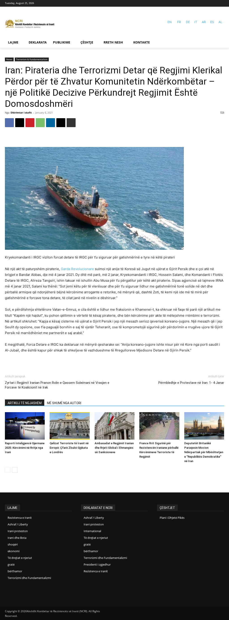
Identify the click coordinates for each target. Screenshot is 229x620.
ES (212, 22)
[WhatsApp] (40, 122)
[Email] (60, 122)
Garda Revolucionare (77, 269)
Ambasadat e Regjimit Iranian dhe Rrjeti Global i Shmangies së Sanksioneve (114, 448)
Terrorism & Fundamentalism (31, 59)
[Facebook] (215, 3)
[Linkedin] (50, 122)
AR (204, 22)
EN (170, 22)
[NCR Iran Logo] (31, 24)
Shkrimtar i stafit (21, 112)
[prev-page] (8, 470)
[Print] (71, 122)
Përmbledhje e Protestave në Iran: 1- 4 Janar (191, 383)
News (9, 59)
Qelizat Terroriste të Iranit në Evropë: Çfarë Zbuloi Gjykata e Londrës (69, 448)
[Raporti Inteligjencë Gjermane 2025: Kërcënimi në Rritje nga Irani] (25, 426)
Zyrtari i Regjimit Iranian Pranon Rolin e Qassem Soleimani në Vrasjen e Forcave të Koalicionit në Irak (57, 385)
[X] (19, 122)
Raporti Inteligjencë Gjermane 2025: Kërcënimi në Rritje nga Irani (25, 448)
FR (179, 22)
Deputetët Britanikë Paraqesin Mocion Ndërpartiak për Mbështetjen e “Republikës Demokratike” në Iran (203, 452)
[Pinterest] (29, 122)
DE (188, 22)
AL (220, 22)
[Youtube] (221, 3)
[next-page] (15, 470)
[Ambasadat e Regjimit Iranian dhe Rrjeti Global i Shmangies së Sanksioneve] (114, 426)
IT (195, 22)
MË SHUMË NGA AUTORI (64, 403)
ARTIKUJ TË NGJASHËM (25, 403)
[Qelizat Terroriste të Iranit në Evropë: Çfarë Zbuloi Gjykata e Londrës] (69, 426)
